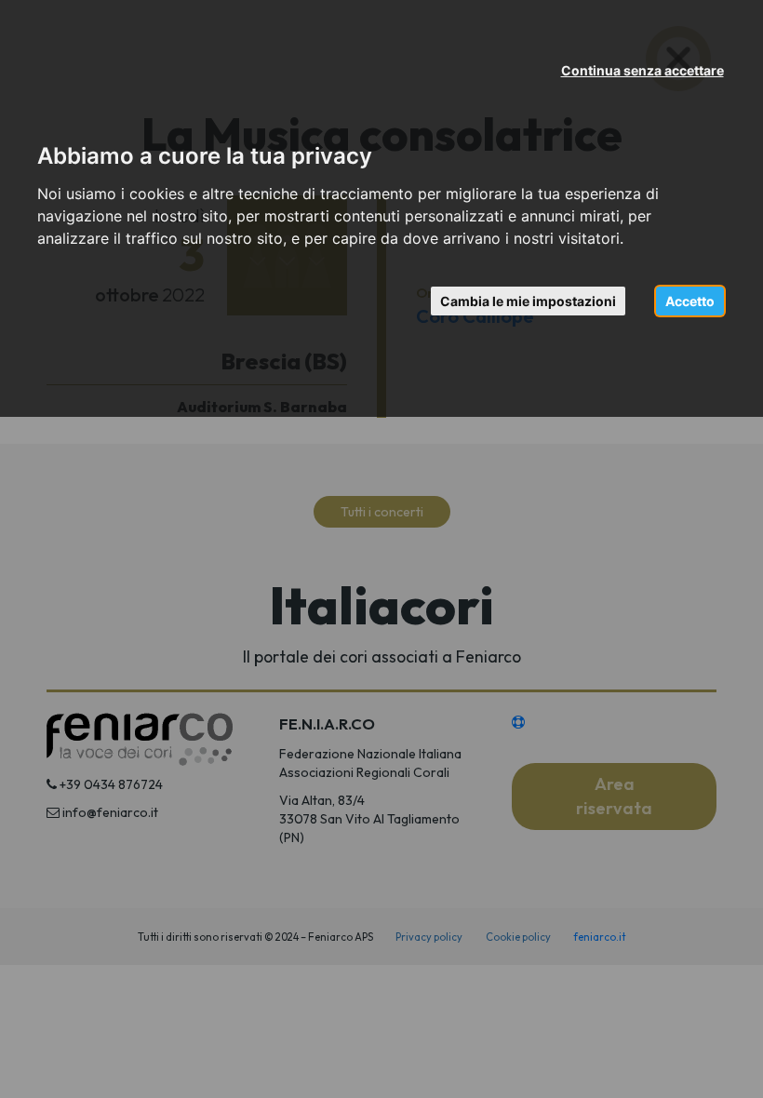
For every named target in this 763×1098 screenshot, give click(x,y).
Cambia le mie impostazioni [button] (528, 301)
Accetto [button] (690, 301)
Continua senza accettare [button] (642, 70)
